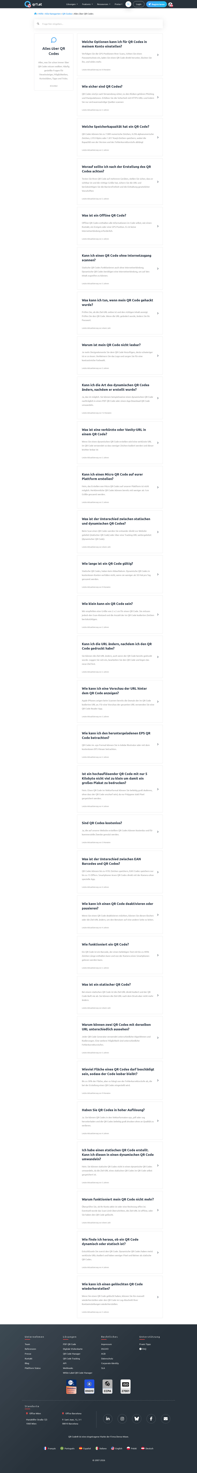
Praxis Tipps (145, 1344)
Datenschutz (107, 1358)
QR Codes (67, 13)
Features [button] (86, 4)
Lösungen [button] (71, 4)
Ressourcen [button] (103, 4)
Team (27, 1344)
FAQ (144, 1348)
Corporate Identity (110, 1363)
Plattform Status (33, 1368)
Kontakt (28, 1358)
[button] (156, 4)
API (64, 1363)
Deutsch (149, 1448)
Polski (134, 1448)
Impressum (106, 1344)
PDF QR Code (69, 1344)
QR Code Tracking (71, 1358)
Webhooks (68, 1368)
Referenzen (30, 1348)
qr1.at (37, 4)
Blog (27, 1363)
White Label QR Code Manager (77, 1372)
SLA (103, 1368)
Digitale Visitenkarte (73, 1348)
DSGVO (104, 1348)
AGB (103, 1353)
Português (70, 1448)
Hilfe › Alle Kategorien (49, 13)
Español (87, 1448)
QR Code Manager (71, 1353)
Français (52, 1448)
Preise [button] (118, 4)
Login (138, 4)
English (118, 1448)
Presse (28, 1353)
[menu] (170, 4)
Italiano (103, 1448)
